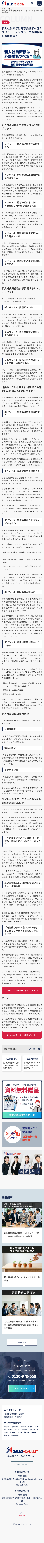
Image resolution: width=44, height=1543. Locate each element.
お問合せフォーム (22, 1388)
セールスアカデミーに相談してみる (21, 990)
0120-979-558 (24, 1376)
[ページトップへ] (22, 1514)
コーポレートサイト (20, 1464)
